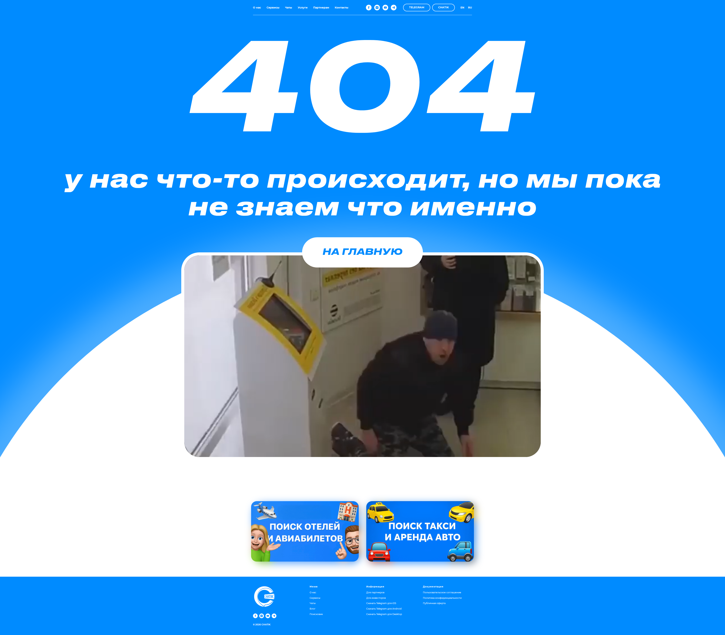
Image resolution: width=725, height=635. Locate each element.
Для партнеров (375, 592)
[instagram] (377, 7)
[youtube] (385, 7)
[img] (305, 531)
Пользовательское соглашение (442, 592)
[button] (416, 7)
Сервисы (273, 7)
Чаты (288, 7)
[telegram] (393, 7)
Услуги (303, 7)
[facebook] (369, 7)
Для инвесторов (376, 597)
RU (470, 7)
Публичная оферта (434, 603)
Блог (312, 608)
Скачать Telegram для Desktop (384, 614)
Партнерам (321, 7)
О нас (257, 7)
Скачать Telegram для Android (384, 608)
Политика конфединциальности (442, 597)
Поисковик (316, 614)
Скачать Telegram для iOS (381, 603)
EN (462, 7)
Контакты (341, 7)
